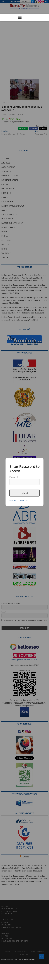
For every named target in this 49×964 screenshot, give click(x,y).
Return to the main (18, 500)
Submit (24, 493)
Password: (13, 477)
